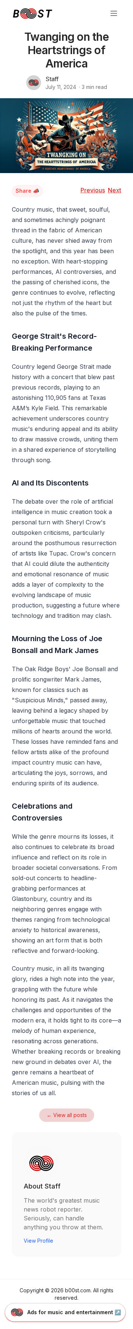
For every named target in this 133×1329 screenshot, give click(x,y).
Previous (93, 190)
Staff (52, 79)
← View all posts (67, 1115)
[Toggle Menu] (113, 13)
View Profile (38, 1240)
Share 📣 (27, 191)
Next (114, 190)
